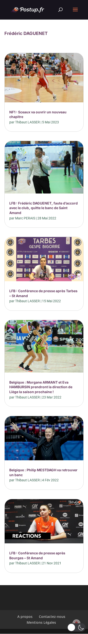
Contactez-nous (52, 616)
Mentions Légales (41, 622)
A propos (25, 616)
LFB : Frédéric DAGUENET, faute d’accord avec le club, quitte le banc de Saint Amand (43, 208)
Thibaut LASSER (27, 122)
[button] (76, 627)
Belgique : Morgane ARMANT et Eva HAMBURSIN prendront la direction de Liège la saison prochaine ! (40, 387)
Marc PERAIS (25, 218)
